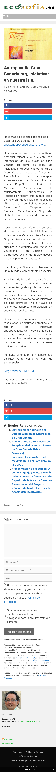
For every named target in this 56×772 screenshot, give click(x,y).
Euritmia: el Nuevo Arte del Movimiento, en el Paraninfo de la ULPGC (31, 461)
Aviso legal (18, 752)
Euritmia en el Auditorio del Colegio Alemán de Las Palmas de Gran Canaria (31, 433)
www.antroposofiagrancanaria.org (24, 144)
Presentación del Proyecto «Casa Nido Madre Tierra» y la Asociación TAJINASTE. (31, 488)
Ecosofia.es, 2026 (29, 766)
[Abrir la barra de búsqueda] (54, 16)
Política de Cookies (34, 752)
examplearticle (7, 744)
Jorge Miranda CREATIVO (19, 371)
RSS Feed (8, 739)
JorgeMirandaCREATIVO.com (29, 721)
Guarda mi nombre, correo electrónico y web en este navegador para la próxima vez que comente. (28, 616)
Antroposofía (15, 505)
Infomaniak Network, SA (25, 658)
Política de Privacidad (40, 660)
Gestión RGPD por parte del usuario (28, 760)
